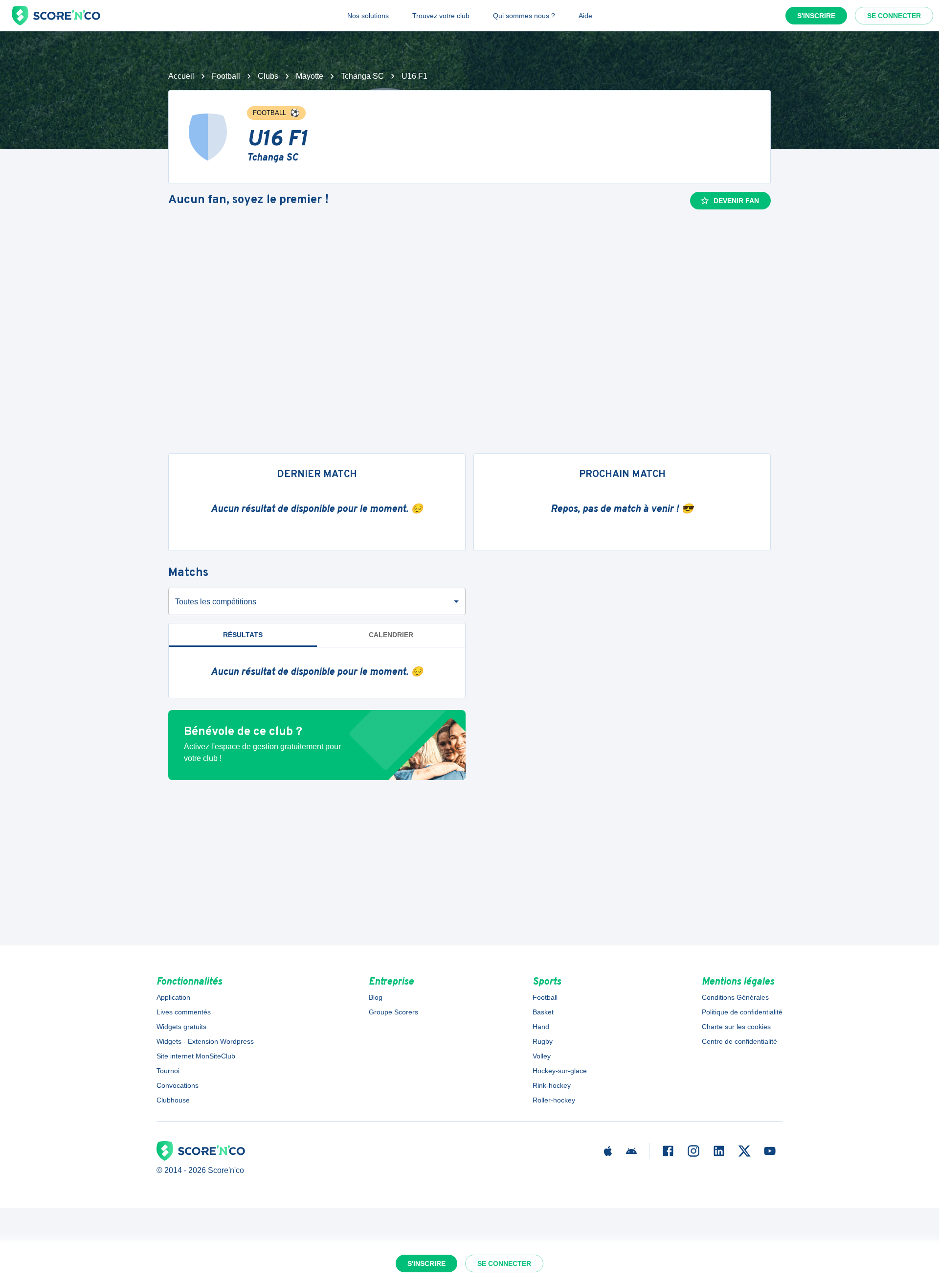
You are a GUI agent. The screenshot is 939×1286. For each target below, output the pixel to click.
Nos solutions (368, 16)
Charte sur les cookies (736, 1027)
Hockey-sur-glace (560, 1071)
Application (173, 997)
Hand (541, 1027)
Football (226, 76)
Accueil (181, 76)
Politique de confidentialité (742, 1012)
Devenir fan (736, 201)
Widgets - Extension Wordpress (205, 1041)
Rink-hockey (552, 1085)
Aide (585, 16)
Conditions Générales (735, 997)
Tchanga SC (362, 76)
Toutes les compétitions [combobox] (215, 601)
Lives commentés (183, 1012)
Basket (543, 1012)
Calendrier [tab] (391, 635)
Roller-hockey (554, 1100)
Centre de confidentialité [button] (739, 1041)
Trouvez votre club (441, 16)
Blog (375, 997)
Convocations (177, 1085)
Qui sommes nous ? (524, 16)
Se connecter (894, 16)
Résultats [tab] (243, 635)
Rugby (543, 1041)
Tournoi (167, 1071)
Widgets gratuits (181, 1027)
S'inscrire (816, 16)
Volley (542, 1056)
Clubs (268, 76)
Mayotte (309, 76)
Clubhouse (173, 1100)
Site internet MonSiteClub (195, 1056)
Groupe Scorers (393, 1012)
